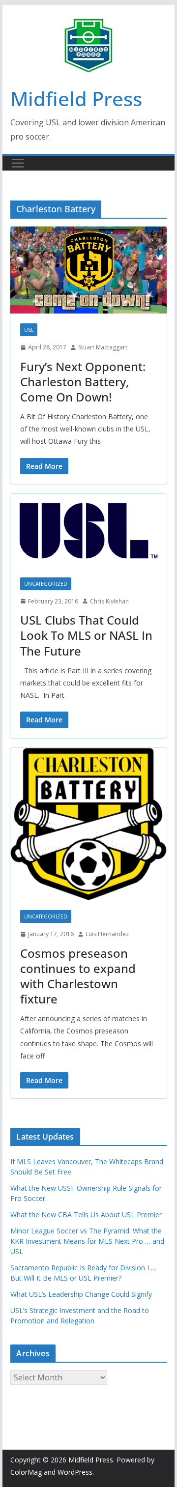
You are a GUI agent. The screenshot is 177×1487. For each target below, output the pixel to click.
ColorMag (26, 1472)
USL (28, 329)
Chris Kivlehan (109, 601)
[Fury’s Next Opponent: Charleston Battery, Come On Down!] (88, 270)
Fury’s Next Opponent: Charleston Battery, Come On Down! (83, 381)
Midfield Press (76, 98)
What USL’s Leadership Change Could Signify (81, 1294)
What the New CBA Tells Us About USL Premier (86, 1214)
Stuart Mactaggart (102, 347)
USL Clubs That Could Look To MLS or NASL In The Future (86, 635)
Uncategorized (45, 583)
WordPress (75, 1472)
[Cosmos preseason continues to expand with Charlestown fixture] (88, 824)
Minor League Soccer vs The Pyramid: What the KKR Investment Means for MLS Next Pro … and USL (87, 1241)
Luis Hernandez (107, 934)
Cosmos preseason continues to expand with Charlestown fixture (78, 976)
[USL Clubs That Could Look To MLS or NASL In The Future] (88, 531)
